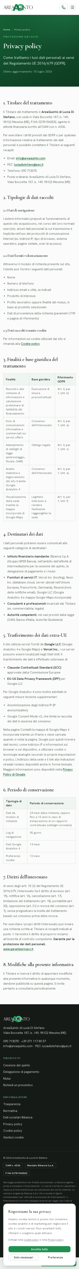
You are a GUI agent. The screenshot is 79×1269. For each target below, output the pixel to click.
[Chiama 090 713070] (64, 7)
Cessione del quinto (16, 1065)
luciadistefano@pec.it (28, 165)
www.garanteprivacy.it (18, 949)
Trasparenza (11, 1104)
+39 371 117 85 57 (33, 1041)
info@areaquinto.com (30, 158)
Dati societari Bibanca (17, 1117)
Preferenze (55, 1257)
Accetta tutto (39, 1249)
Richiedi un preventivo (18, 1085)
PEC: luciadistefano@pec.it (53, 1046)
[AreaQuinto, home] (18, 7)
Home (6, 29)
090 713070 (11, 1041)
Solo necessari (23, 1257)
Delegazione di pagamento (21, 1072)
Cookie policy (30, 344)
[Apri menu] (72, 7)
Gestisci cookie (13, 1137)
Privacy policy (12, 1124)
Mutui (7, 1079)
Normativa (10, 1111)
